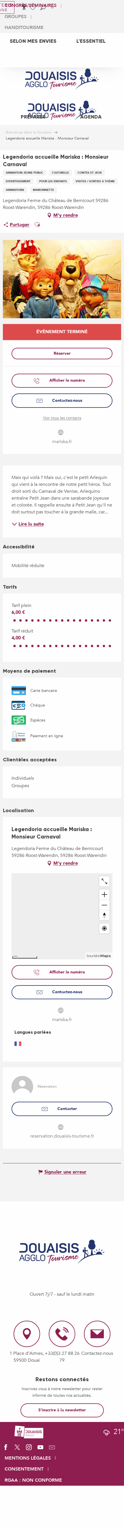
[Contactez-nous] (51, 1449)
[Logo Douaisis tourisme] (62, 1252)
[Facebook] (5, 1449)
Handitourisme (24, 27)
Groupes (16, 16)
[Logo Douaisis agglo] (28, 1431)
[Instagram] (28, 1449)
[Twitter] (17, 1449)
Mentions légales (28, 1458)
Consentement (24, 1469)
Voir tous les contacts (62, 418)
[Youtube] (40, 1449)
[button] (37, 225)
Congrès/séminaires (31, 5)
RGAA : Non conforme (33, 1480)
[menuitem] (33, 41)
